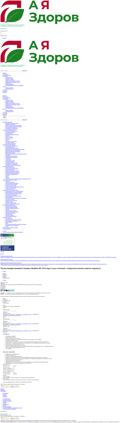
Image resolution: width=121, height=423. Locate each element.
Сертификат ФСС (7, 75)
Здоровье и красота (90, 257)
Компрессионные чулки (17, 264)
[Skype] (12, 290)
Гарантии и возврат (7, 401)
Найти (5, 117)
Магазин (5, 92)
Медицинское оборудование (28, 257)
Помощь (5, 402)
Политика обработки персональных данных (12, 407)
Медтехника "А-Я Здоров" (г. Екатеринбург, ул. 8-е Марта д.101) (17, 314)
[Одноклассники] (3, 290)
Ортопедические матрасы (46, 260)
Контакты (5, 91)
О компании (5, 393)
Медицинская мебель (17, 257)
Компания (3, 389)
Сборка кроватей (9, 87)
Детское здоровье (112, 257)
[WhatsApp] (10, 290)
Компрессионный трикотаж (18, 260)
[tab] (60, 285)
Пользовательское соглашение (9, 408)
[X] (6, 290)
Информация (3, 391)
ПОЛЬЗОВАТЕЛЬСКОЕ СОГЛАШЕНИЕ (15, 85)
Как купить (5, 76)
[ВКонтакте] (1, 290)
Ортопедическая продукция (80, 257)
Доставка (5, 90)
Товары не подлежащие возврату (13, 80)
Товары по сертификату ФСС (7, 257)
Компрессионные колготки (6, 264)
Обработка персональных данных (13, 82)
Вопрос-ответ (8, 83)
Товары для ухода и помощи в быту (66, 257)
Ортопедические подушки (6, 260)
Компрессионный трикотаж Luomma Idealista (85, 264)
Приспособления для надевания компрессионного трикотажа (46, 264)
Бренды (4, 405)
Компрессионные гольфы (27, 264)
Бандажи (39, 260)
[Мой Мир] (5, 290)
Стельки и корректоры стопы (58, 260)
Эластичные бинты (85, 260)
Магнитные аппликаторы (94, 260)
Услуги (4, 86)
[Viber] (8, 290)
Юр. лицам (5, 74)
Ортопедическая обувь (69, 260)
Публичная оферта (10, 84)
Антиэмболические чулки (101, 264)
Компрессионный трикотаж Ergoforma (68, 264)
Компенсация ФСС (10, 88)
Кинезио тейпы (77, 260)
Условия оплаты (9, 77)
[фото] (4, 271)
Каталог (4, 38)
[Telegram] (13, 290)
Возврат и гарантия (10, 79)
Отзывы (4, 395)
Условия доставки (9, 78)
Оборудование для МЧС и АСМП (101, 257)
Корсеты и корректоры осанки (30, 260)
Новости (5, 394)
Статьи (4, 403)
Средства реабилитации (40, 257)
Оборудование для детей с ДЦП (52, 257)
